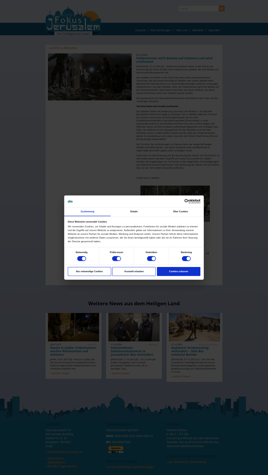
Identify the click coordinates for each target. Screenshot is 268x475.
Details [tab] (134, 211)
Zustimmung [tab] (87, 211)
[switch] (116, 258)
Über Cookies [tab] (180, 211)
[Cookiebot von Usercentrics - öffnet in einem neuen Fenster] (186, 201)
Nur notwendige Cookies (89, 271)
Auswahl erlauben (134, 271)
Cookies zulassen (178, 271)
